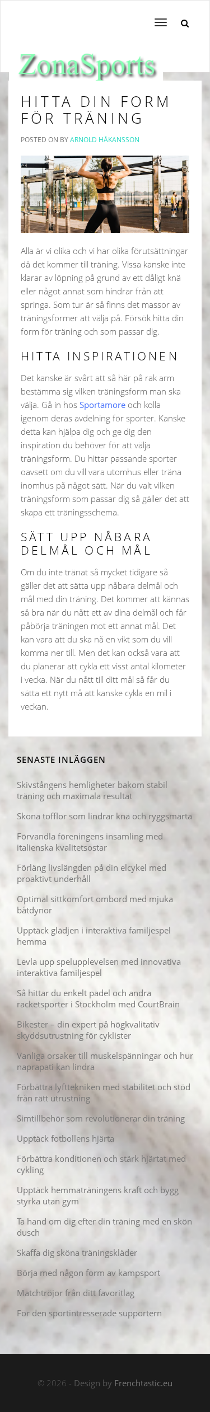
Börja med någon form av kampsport (88, 1272)
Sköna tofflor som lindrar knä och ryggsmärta (104, 816)
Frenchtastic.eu (143, 1382)
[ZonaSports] (86, 58)
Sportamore (102, 404)
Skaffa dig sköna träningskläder (77, 1252)
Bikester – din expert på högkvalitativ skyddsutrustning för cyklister (88, 1030)
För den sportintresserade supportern (89, 1313)
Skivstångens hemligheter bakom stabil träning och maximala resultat (92, 790)
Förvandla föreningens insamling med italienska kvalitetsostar (90, 842)
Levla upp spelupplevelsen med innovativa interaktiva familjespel (99, 967)
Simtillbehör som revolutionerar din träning (101, 1118)
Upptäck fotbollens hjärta (65, 1138)
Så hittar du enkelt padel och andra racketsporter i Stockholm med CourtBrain (98, 998)
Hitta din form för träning (96, 109)
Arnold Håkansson (104, 139)
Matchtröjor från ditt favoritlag (75, 1292)
